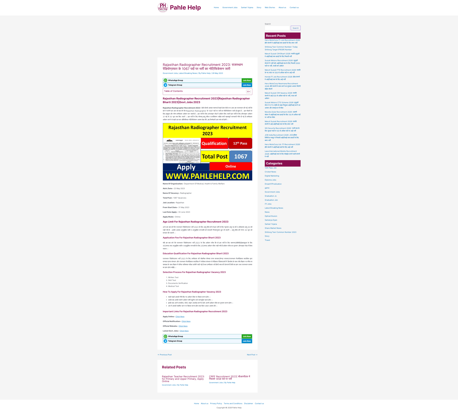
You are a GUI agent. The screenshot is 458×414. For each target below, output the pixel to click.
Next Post (252, 355)
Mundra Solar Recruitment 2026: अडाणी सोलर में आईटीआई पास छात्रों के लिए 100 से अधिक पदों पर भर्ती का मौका (282, 114)
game (267, 188)
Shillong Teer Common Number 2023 (280, 232)
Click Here (180, 316)
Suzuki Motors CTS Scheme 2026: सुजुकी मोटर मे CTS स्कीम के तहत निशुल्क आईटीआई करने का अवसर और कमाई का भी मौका (282, 105)
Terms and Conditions (233, 403)
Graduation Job (271, 200)
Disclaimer (248, 403)
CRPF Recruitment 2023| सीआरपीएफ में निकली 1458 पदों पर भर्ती (229, 377)
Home (216, 7)
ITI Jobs (268, 204)
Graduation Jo (271, 196)
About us (282, 7)
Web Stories (270, 7)
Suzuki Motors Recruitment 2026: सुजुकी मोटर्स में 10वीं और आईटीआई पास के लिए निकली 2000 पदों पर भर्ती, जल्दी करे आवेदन (282, 63)
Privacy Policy (216, 403)
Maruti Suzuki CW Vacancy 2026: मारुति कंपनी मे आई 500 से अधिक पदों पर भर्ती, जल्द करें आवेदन (281, 95)
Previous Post (165, 355)
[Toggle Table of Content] (247, 92)
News (267, 212)
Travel (267, 240)
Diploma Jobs (270, 180)
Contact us (294, 7)
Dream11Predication (273, 184)
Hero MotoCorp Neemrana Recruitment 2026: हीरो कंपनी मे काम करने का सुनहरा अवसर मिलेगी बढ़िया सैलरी (283, 86)
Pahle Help (185, 7)
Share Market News (273, 228)
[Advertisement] (207, 39)
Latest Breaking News (188, 73)
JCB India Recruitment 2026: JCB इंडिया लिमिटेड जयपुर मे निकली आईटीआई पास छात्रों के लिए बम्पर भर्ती (282, 137)
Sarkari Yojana (247, 7)
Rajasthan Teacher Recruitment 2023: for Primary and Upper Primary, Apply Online (183, 379)
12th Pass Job (270, 168)
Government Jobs (229, 7)
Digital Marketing (272, 176)
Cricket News (270, 172)
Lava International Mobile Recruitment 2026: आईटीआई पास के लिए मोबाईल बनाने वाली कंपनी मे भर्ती (282, 154)
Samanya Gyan (271, 220)
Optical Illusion (271, 216)
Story (259, 7)
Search (268, 24)
